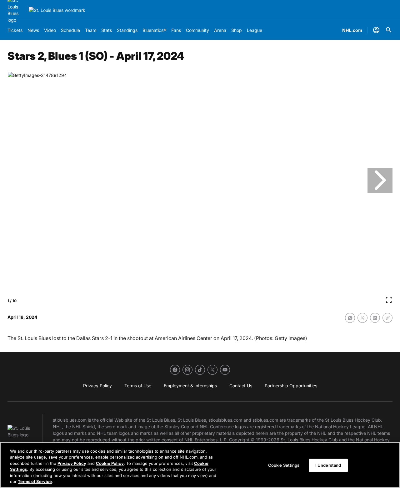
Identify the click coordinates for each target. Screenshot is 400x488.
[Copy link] (387, 318)
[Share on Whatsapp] (350, 318)
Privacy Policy (72, 463)
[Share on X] (363, 318)
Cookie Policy (110, 463)
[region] (200, 465)
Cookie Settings (284, 465)
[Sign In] (376, 30)
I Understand (328, 465)
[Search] (388, 30)
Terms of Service (35, 481)
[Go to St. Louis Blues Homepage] (57, 10)
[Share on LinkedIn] (375, 318)
